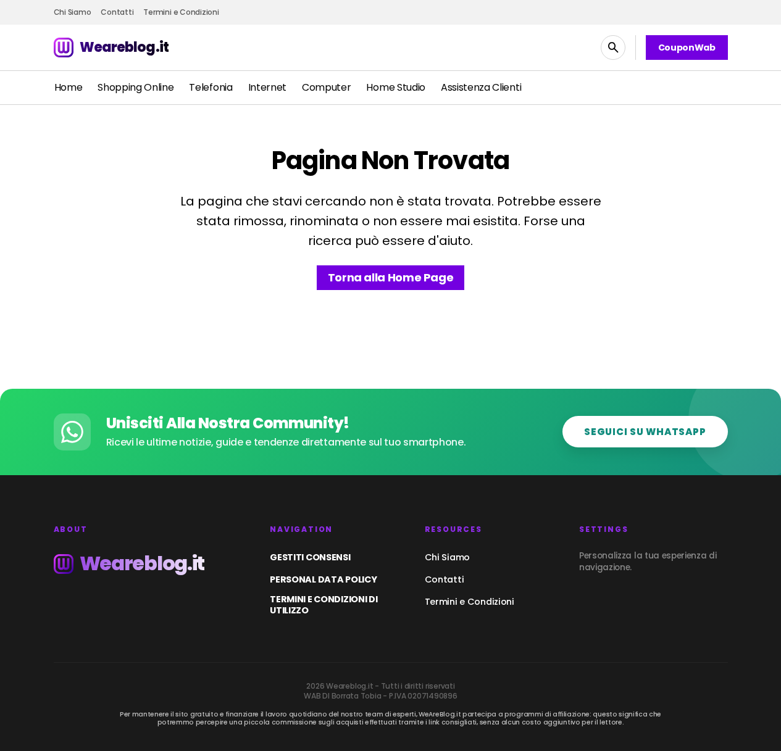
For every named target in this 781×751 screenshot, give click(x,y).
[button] (613, 47)
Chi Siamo (447, 557)
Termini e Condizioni (469, 601)
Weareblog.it (124, 47)
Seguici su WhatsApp (645, 431)
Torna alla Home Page (391, 277)
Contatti (444, 579)
